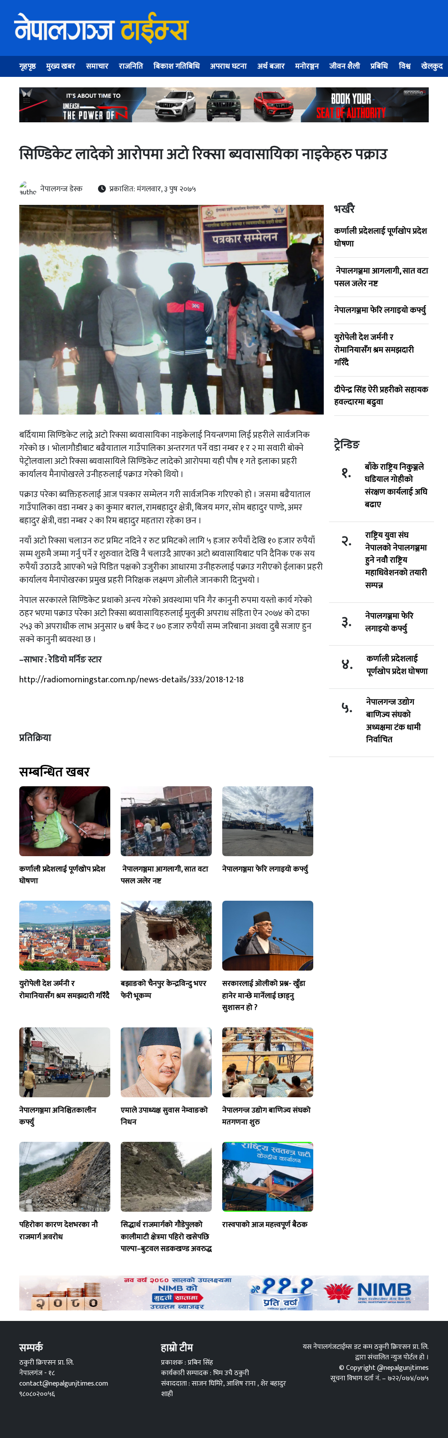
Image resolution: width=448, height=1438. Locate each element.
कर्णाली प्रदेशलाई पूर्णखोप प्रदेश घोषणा (380, 237)
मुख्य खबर (60, 66)
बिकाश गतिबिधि (177, 66)
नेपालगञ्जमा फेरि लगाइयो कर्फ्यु (380, 310)
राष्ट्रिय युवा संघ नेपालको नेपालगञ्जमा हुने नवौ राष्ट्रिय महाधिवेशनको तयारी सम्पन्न (396, 560)
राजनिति (131, 66)
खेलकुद (432, 66)
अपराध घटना (228, 66)
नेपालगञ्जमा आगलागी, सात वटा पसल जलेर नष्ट (381, 277)
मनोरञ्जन (307, 66)
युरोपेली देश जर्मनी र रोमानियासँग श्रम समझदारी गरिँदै (374, 350)
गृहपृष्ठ (27, 66)
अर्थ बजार (271, 66)
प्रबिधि (379, 66)
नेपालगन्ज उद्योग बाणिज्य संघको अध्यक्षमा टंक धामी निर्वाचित (393, 721)
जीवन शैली (344, 66)
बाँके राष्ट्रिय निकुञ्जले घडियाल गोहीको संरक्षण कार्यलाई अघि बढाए (396, 486)
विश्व (405, 66)
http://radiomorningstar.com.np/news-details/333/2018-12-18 (131, 679)
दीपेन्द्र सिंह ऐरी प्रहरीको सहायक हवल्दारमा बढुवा (381, 396)
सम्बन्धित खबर (54, 772)
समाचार (97, 66)
